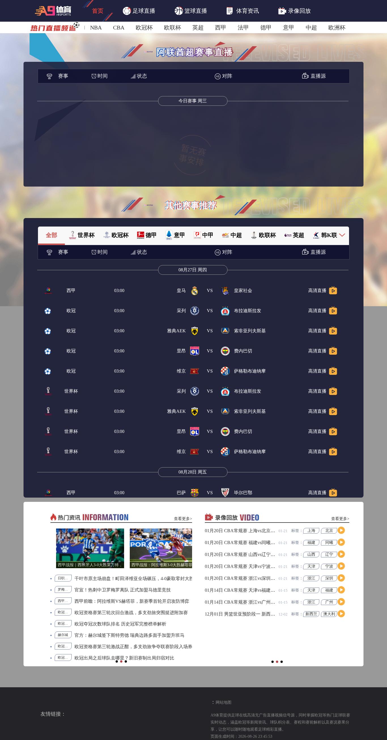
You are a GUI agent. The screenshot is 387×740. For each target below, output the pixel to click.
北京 (329, 530)
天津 (311, 566)
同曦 (329, 542)
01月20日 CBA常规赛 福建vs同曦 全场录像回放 (252, 542)
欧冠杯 (144, 27)
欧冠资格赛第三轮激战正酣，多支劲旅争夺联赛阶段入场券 (133, 646)
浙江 (311, 578)
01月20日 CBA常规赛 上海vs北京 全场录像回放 (252, 530)
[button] (117, 661)
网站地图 (223, 702)
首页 (97, 11)
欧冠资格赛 (65, 612)
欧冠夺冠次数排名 (65, 623)
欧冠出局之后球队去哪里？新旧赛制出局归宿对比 (124, 658)
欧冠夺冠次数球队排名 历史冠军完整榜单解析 (120, 623)
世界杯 (71, 391)
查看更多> (183, 519)
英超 (198, 27)
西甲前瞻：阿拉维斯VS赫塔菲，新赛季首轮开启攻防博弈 (132, 601)
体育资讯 (247, 11)
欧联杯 (172, 27)
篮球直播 (195, 11)
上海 (311, 530)
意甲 (288, 27)
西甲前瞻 (64, 601)
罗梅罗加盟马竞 (65, 589)
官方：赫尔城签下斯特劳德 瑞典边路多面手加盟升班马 (129, 635)
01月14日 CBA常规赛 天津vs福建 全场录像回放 (252, 590)
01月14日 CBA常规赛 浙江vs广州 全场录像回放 (252, 602)
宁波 (329, 566)
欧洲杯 (336, 27)
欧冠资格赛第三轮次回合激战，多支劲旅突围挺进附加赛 (131, 612)
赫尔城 (63, 635)
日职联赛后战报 (65, 578)
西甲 (220, 27)
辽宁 (329, 554)
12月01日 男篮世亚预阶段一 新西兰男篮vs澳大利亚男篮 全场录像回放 (274, 614)
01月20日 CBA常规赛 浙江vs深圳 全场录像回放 (252, 578)
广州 (329, 602)
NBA (96, 27)
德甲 (266, 27)
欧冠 (71, 310)
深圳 (329, 578)
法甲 (243, 27)
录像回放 (299, 11)
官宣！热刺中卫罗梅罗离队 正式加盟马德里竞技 (123, 589)
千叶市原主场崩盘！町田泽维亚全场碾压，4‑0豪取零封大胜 (134, 578)
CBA (118, 27)
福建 (311, 542)
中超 (311, 27)
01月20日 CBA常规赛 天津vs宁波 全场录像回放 (252, 566)
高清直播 (317, 290)
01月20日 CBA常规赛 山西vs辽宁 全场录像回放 (252, 554)
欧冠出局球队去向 (65, 657)
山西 (311, 554)
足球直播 (144, 11)
